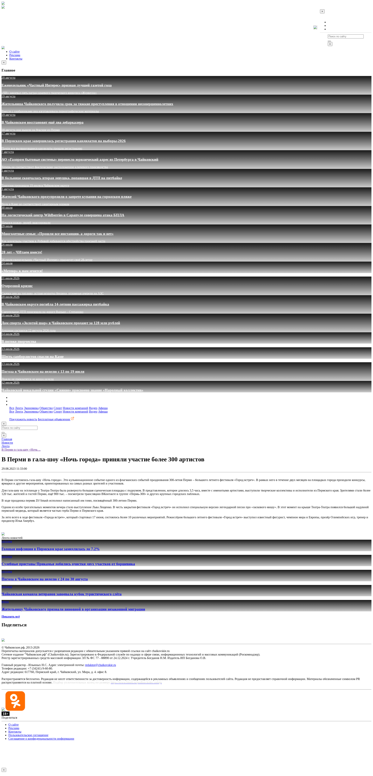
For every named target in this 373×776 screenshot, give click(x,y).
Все (11, 408)
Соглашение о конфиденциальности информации (41, 738)
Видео (93, 408)
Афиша (103, 408)
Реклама (333, 25)
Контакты (334, 29)
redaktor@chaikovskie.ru (100, 665)
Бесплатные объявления (54, 419)
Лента (19, 408)
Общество (46, 408)
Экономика (31, 408)
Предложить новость (23, 419)
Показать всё (11, 616)
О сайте (333, 22)
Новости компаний (75, 408)
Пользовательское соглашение (28, 735)
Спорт (58, 408)
